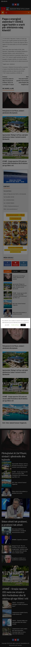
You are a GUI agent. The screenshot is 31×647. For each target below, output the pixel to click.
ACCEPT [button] (23, 325)
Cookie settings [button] (15, 325)
